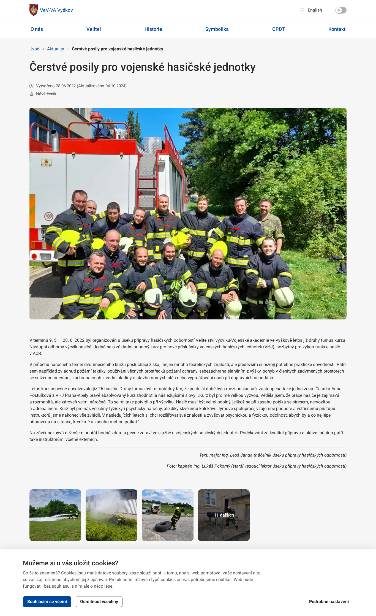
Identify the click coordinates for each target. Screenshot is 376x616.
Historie (153, 29)
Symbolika (217, 29)
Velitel (93, 29)
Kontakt (336, 29)
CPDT (278, 29)
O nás (37, 29)
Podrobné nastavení (329, 601)
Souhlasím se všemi (47, 601)
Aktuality (55, 48)
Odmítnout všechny (99, 601)
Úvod (34, 48)
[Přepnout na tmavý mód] (341, 10)
